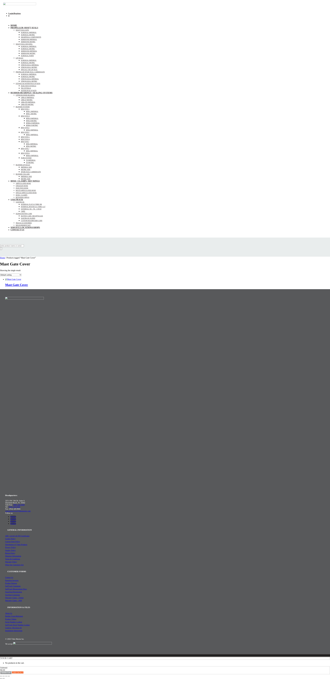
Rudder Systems (23, 107)
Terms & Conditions (12, 559)
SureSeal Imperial (28, 32)
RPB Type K (25, 153)
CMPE (23, 211)
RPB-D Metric (31, 121)
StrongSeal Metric (29, 67)
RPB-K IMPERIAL (32, 156)
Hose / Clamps (21, 195)
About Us (8, 613)
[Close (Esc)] (9, 676)
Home (14, 25)
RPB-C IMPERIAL (32, 111)
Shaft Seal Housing (24, 44)
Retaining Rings (22, 197)
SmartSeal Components (31, 37)
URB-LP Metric (27, 100)
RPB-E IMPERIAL (32, 130)
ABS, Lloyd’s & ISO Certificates (17, 536)
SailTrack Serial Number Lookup (17, 625)
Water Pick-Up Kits (28, 90)
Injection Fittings (28, 86)
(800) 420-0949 (19, 505)
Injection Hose (22, 188)
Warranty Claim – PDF (13, 601)
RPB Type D (25, 116)
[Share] (6, 676)
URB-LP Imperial (27, 97)
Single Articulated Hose (26, 193)
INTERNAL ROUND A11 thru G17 (33, 207)
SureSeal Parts (27, 56)
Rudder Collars (23, 174)
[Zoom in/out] (1, 676)
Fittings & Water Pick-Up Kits (28, 84)
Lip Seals (19, 58)
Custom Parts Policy (12, 542)
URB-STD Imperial (28, 102)
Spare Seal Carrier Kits (31, 172)
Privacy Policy (10, 547)
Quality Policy (10, 550)
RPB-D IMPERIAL (32, 118)
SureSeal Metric (28, 35)
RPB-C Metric (31, 114)
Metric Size (25, 169)
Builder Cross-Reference (14, 616)
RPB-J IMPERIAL (32, 151)
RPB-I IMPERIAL (32, 144)
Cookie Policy (10, 539)
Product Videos (10, 619)
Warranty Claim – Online (14, 598)
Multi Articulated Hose (26, 190)
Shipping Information (13, 556)
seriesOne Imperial (29, 39)
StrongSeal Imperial (30, 65)
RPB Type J (25, 149)
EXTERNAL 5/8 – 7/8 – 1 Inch (31, 209)
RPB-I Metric (31, 146)
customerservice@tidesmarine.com (18, 511)
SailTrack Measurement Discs (16, 589)
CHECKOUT (17, 672)
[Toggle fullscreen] (4, 676)
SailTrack (17, 199)
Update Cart (5, 673)
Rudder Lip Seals (23, 165)
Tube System (26, 158)
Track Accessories (24, 223)
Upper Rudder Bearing (25, 95)
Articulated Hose (23, 183)
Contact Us (17, 230)
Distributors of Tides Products (16, 545)
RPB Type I (25, 142)
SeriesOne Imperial (29, 51)
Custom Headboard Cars (31, 221)
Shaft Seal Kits (22, 30)
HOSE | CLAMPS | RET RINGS (25, 181)
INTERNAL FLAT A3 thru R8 (31, 204)
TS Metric (30, 162)
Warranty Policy (11, 562)
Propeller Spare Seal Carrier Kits (30, 72)
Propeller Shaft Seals (24, 28)
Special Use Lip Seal (29, 70)
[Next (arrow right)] (4, 678)
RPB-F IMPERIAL (32, 135)
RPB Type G (25, 137)
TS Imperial (31, 160)
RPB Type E (25, 128)
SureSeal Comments (12, 595)
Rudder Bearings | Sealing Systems (31, 93)
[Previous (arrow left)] (1, 678)
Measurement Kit (23, 225)
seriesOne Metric (28, 42)
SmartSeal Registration (13, 592)
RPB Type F (25, 132)
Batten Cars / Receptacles (32, 216)
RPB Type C (25, 109)
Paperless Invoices (11, 580)
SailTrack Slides (28, 218)
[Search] (1, 248)
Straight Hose (22, 186)
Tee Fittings (26, 88)
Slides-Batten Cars (24, 214)
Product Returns (11, 583)
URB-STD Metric (27, 104)
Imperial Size (26, 167)
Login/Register (14, 13)
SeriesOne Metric (28, 53)
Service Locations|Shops (25, 227)
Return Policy (10, 553)
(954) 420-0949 (14, 507)
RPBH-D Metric (32, 125)
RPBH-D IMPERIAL (33, 123)
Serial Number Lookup (13, 622)
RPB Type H (25, 139)
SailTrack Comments (12, 586)
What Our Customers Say (14, 565)
